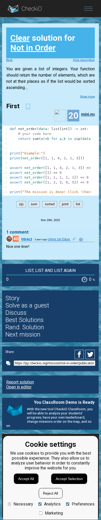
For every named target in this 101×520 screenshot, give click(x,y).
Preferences (83, 504)
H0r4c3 (26, 239)
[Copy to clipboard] (9, 363)
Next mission (22, 334)
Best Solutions (24, 320)
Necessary (23, 504)
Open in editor (19, 387)
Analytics (52, 504)
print (65, 204)
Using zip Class (59, 239)
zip (21, 204)
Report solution (20, 382)
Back (9, 60)
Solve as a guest (27, 305)
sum (34, 204)
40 (15, 238)
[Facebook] (80, 354)
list (78, 204)
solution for (42, 43)
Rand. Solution (24, 327)
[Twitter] (90, 354)
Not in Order (33, 48)
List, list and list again (50, 270)
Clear (20, 38)
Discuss (16, 312)
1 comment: (17, 232)
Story (12, 298)
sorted (50, 204)
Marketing (54, 513)
